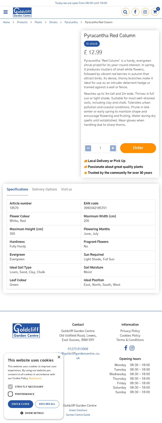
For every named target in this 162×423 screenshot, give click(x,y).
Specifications (17, 189)
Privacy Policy (130, 331)
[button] (33, 413)
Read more (35, 378)
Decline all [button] (47, 404)
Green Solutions (78, 410)
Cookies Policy (130, 335)
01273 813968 (78, 349)
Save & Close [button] (20, 404)
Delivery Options (44, 189)
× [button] (58, 357)
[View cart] (155, 12)
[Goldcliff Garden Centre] (22, 12)
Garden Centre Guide (78, 415)
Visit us (66, 189)
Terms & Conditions (130, 340)
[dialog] (33, 386)
